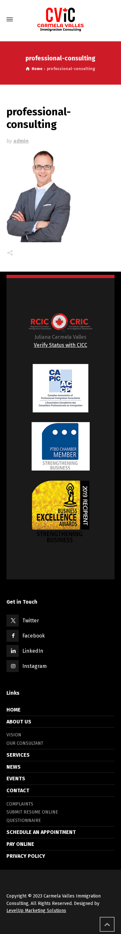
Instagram (34, 666)
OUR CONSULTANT (24, 743)
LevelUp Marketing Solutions (36, 910)
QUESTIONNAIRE (23, 820)
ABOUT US (18, 722)
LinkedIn (32, 651)
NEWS (13, 767)
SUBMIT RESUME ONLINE (32, 812)
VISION (13, 735)
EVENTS (15, 778)
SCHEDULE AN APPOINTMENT (41, 832)
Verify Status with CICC (60, 345)
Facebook (33, 636)
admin (21, 141)
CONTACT (17, 790)
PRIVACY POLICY (25, 856)
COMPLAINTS (19, 804)
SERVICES (18, 755)
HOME (13, 710)
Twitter (30, 620)
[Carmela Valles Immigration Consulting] (60, 19)
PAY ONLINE (20, 844)
